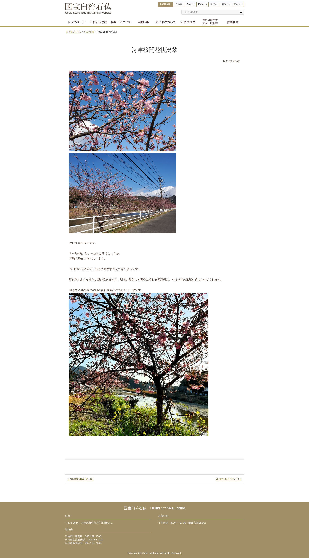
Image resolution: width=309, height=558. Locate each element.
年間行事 (143, 22)
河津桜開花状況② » (228, 479)
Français (202, 4)
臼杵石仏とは (98, 22)
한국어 (214, 4)
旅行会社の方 (210, 22)
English (190, 4)
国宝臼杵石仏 (88, 7)
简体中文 (226, 4)
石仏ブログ (188, 22)
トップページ (76, 22)
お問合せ (232, 22)
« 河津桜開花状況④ (80, 479)
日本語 (179, 4)
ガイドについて (166, 22)
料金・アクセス (121, 22)
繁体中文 (238, 4)
